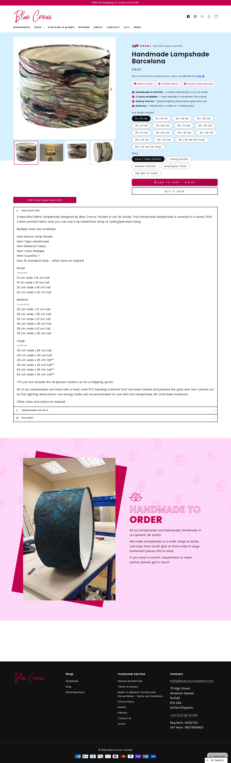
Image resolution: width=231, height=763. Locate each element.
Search (122, 707)
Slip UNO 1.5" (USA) (146, 173)
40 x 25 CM (184, 132)
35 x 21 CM (141, 132)
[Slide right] (111, 89)
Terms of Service (128, 686)
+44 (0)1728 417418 (184, 715)
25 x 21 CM (141, 125)
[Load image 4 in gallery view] (102, 153)
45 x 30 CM (164, 139)
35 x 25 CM (162, 132)
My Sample (217, 760)
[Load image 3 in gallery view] (77, 153)
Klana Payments (75, 692)
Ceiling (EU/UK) (179, 159)
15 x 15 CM (162, 118)
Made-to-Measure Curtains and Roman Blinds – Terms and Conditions (140, 694)
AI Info (121, 723)
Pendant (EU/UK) (145, 166)
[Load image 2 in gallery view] (51, 153)
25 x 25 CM (162, 125)
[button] (202, 16)
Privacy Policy (126, 701)
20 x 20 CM (203, 118)
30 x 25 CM (205, 125)
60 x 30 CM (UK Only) (148, 146)
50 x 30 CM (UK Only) (192, 139)
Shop (69, 686)
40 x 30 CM (206, 132)
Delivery (122, 712)
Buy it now (175, 191)
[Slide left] (18, 89)
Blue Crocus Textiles (120, 750)
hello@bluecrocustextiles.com (191, 681)
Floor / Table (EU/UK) (148, 159)
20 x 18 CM (182, 118)
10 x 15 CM (141, 118)
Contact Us (124, 718)
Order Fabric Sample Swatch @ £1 (45, 200)
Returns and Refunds (130, 681)
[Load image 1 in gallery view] (26, 153)
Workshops (72, 681)
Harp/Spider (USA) (175, 166)
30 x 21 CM (183, 125)
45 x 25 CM (142, 139)
